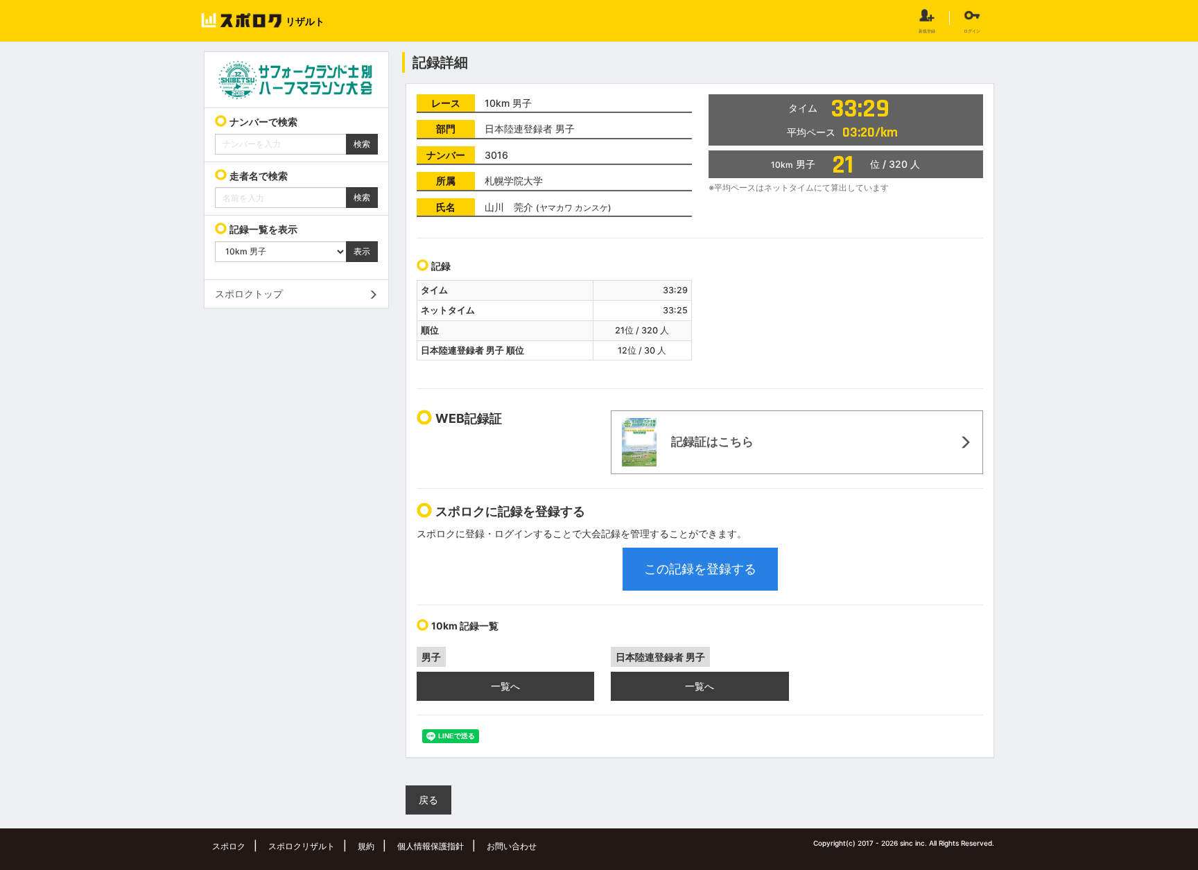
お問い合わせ (512, 846)
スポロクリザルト (301, 846)
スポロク (228, 846)
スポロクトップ (249, 293)
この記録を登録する (700, 569)
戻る (428, 800)
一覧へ (505, 686)
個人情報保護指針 (430, 846)
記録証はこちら (711, 442)
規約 (366, 846)
